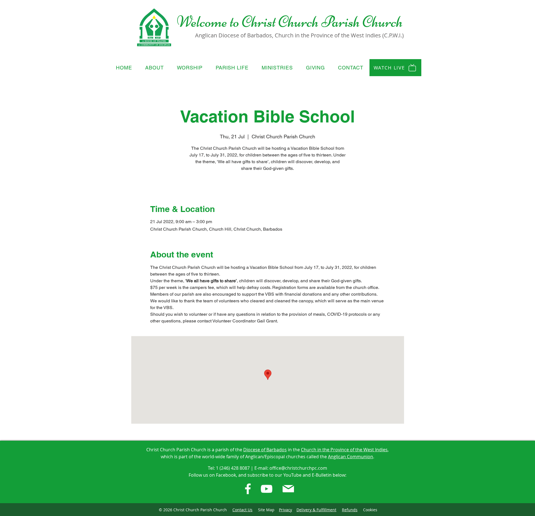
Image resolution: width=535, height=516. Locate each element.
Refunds (350, 509)
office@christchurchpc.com (298, 468)
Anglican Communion (350, 457)
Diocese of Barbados (265, 450)
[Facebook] (248, 489)
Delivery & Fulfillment (316, 509)
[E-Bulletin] (288, 488)
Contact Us (242, 509)
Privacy (285, 509)
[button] (154, 67)
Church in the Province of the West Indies (344, 450)
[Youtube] (266, 489)
